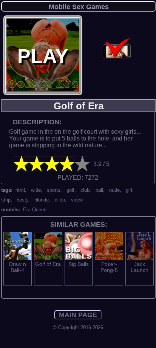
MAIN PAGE (78, 315)
